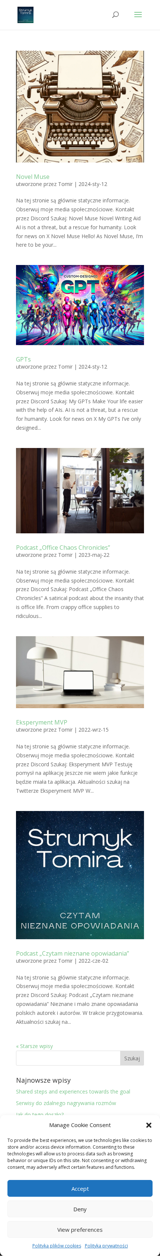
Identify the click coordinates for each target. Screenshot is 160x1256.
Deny (80, 1209)
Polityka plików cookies (56, 1246)
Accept (80, 1188)
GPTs (23, 359)
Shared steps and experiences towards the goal (73, 1091)
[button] (149, 1125)
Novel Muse (32, 177)
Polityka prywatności (106, 1246)
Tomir (65, 183)
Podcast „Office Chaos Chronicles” (63, 547)
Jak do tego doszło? (40, 1114)
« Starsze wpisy (34, 1046)
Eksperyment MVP (41, 722)
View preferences (80, 1229)
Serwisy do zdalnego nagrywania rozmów (66, 1103)
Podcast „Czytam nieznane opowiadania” (72, 953)
